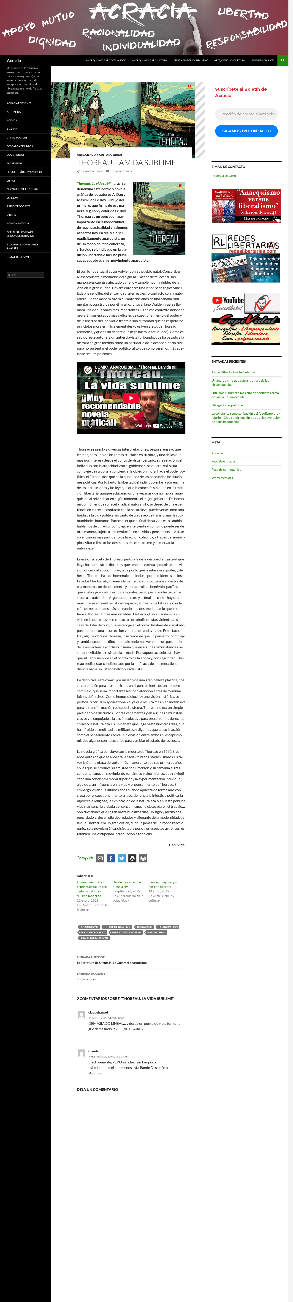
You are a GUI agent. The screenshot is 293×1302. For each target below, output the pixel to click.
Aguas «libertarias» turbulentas (233, 372)
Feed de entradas (224, 461)
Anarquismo (89, 926)
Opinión (12, 197)
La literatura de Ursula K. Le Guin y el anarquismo (112, 960)
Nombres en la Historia (22, 189)
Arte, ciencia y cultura (229, 60)
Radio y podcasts (18, 206)
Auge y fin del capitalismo (191, 60)
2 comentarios (121, 171)
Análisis (12, 129)
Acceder (217, 453)
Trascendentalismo (94, 937)
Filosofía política (93, 932)
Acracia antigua (18, 223)
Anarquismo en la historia (150, 60)
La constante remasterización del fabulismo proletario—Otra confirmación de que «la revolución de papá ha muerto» (246, 417)
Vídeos (11, 214)
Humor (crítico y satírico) (24, 171)
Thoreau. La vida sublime (96, 183)
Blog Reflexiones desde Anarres (22, 246)
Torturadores (91, 976)
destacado (144, 926)
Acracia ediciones (19, 103)
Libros (118, 154)
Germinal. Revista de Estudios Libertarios (20, 234)
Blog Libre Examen (19, 256)
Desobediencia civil (118, 926)
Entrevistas (14, 163)
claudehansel (98, 1012)
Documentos (15, 154)
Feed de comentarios (226, 469)
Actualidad (14, 111)
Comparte (86, 858)
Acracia (14, 60)
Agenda (12, 120)
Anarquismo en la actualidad (106, 60)
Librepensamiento (262, 60)
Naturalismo (156, 932)
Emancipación (168, 926)
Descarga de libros (20, 146)
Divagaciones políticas (227, 405)
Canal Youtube (17, 137)
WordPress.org (222, 478)
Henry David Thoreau (126, 932)
